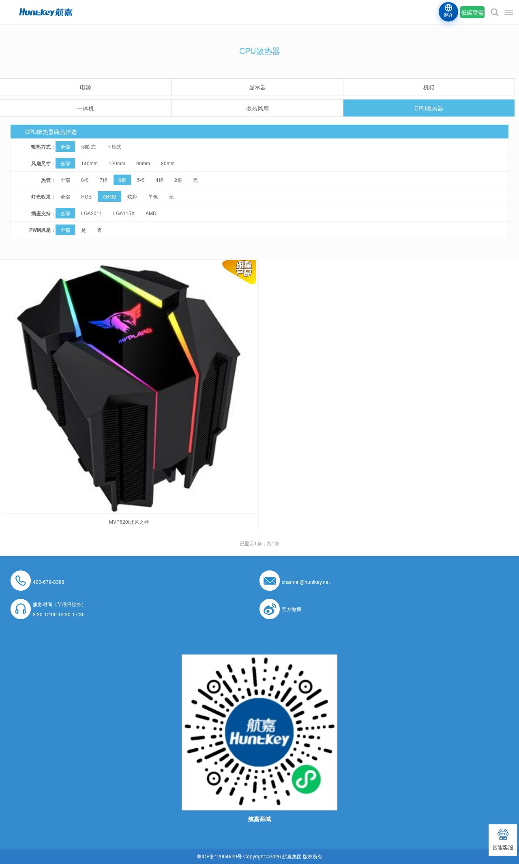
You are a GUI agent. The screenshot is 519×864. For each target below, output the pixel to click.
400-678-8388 (48, 581)
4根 (159, 179)
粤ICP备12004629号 (219, 856)
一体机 (85, 108)
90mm (143, 163)
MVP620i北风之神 (129, 521)
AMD (151, 213)
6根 (122, 179)
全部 (65, 146)
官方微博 (291, 608)
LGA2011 (91, 213)
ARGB (109, 196)
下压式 (114, 146)
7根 (103, 179)
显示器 (257, 87)
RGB (86, 196)
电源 (85, 87)
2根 (178, 179)
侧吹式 (88, 146)
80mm (168, 163)
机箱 (429, 87)
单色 (153, 196)
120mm (117, 163)
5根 (141, 179)
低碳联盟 (472, 12)
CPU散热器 (428, 108)
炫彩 (132, 196)
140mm (89, 163)
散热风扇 (257, 108)
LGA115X (124, 213)
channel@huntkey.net (306, 581)
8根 (85, 179)
